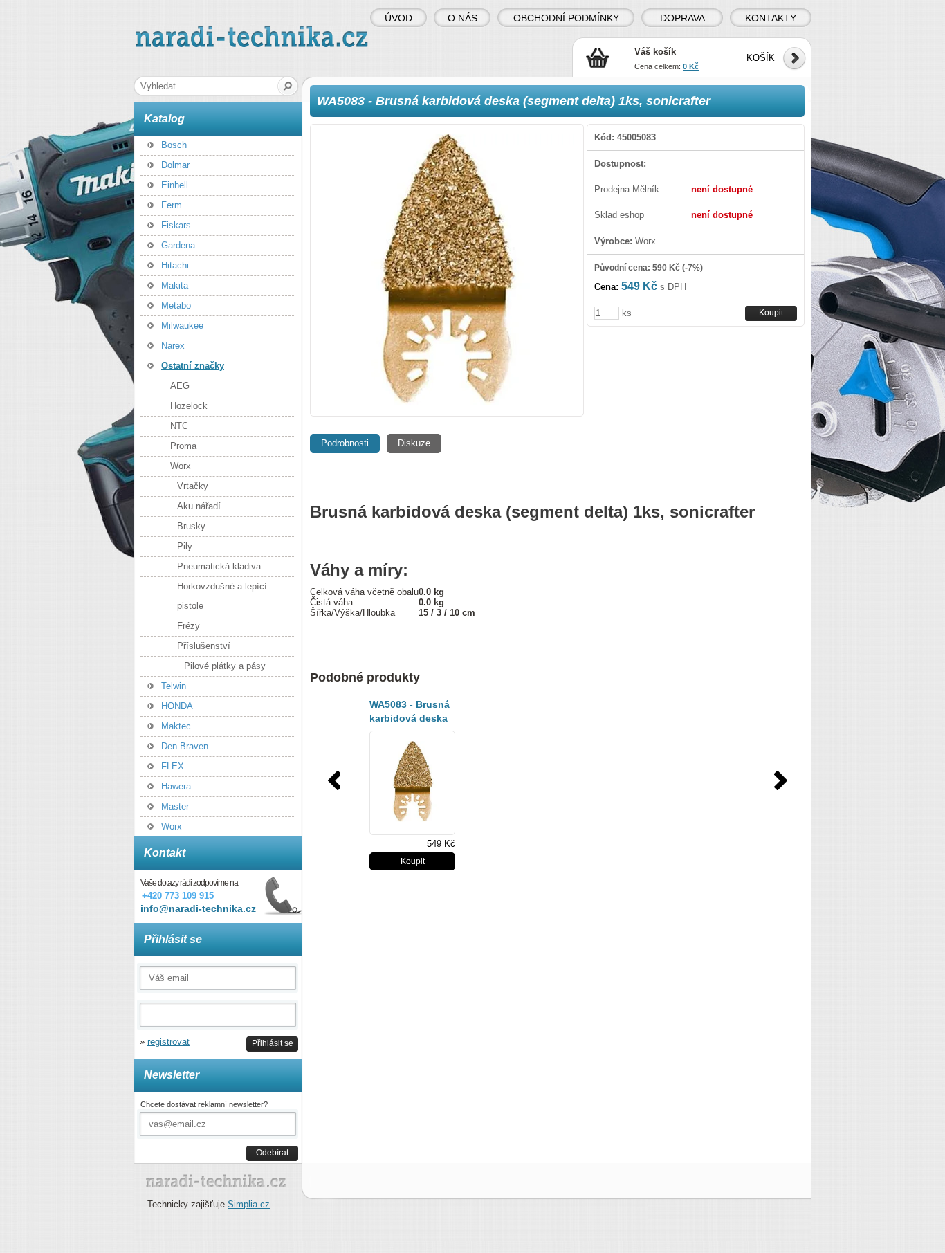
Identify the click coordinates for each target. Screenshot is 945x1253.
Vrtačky (192, 486)
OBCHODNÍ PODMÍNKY (566, 18)
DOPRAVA (682, 18)
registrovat (168, 1041)
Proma (183, 446)
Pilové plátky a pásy (225, 666)
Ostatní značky (192, 365)
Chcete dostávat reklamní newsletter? (204, 1104)
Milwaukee (182, 325)
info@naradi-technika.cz (198, 908)
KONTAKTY (770, 18)
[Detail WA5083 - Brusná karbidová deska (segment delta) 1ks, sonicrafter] (412, 783)
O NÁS (462, 18)
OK (288, 86)
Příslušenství (203, 646)
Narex (173, 345)
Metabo (176, 305)
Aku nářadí (199, 506)
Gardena (178, 245)
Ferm (171, 205)
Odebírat (272, 1152)
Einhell (174, 185)
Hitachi (175, 265)
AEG (180, 386)
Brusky (191, 526)
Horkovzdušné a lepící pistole (222, 596)
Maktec (176, 726)
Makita (174, 285)
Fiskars (176, 225)
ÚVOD (398, 18)
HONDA (177, 706)
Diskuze (414, 443)
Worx (180, 466)
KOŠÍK (760, 58)
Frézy (188, 626)
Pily (184, 546)
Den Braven (184, 746)
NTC (179, 426)
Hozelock (189, 406)
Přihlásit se (272, 1043)
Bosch (174, 145)
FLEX (172, 766)
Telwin (173, 686)
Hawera (176, 786)
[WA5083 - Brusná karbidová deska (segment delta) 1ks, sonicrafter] (447, 270)
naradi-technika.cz (172, 31)
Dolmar (175, 165)
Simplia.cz (249, 1204)
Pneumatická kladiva (219, 566)
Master (175, 806)
